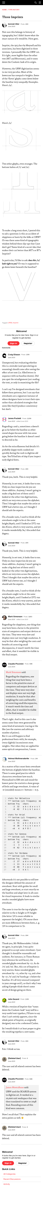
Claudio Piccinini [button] (16, 664)
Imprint (15, 323)
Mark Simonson (13, 672)
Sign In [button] (13, 343)
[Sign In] (40, 2)
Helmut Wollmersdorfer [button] (18, 759)
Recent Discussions (12, 1179)
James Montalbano (15, 1087)
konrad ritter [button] (13, 24)
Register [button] (28, 343)
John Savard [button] (13, 999)
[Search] (35, 2)
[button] (4, 25)
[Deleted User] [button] (14, 1058)
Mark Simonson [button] (15, 617)
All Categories (9, 1174)
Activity (6, 1184)
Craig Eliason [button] (14, 355)
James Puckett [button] (14, 418)
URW (10, 323)
